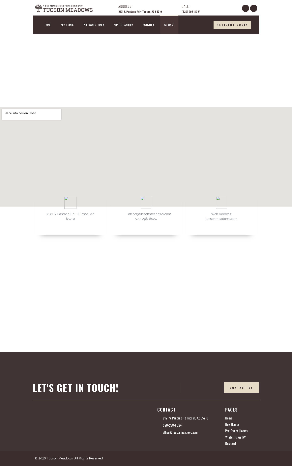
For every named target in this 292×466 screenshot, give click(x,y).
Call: (186, 6)
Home (48, 24)
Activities (148, 24)
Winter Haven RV (123, 24)
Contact (169, 24)
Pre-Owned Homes (93, 24)
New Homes (67, 24)
